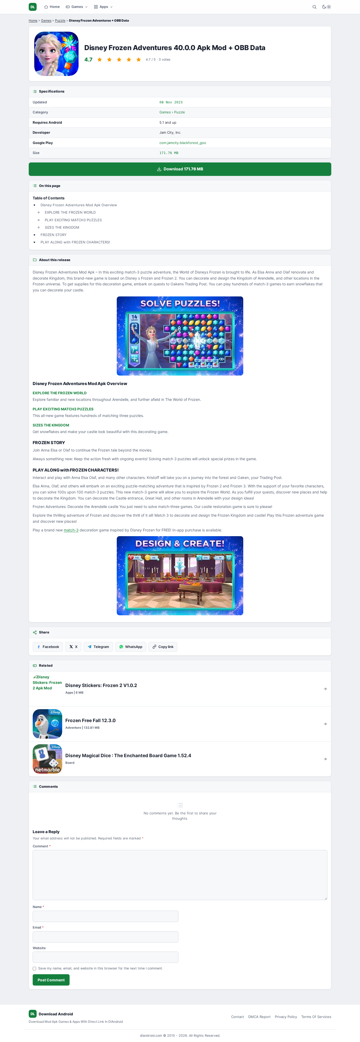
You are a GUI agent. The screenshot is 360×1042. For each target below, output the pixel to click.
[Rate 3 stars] (119, 59)
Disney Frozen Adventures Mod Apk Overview (79, 205)
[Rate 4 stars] (128, 59)
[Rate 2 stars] (109, 59)
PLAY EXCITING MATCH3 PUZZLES (73, 220)
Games (77, 6)
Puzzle (60, 20)
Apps (104, 6)
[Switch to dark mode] (326, 7)
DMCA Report (259, 1017)
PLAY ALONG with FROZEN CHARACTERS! (75, 242)
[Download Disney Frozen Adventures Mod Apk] (180, 575)
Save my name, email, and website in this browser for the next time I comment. (100, 968)
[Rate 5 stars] (138, 59)
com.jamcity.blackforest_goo (182, 143)
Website (39, 948)
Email (38, 927)
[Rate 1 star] (99, 59)
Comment (42, 846)
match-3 (71, 530)
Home (55, 6)
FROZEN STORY (54, 235)
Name (38, 907)
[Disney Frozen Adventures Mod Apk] (180, 336)
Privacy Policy (286, 1017)
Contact (237, 1017)
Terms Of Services (316, 1017)
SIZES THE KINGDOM (62, 227)
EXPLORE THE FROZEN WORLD (70, 212)
